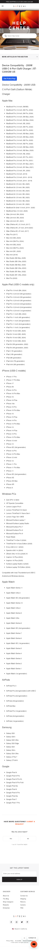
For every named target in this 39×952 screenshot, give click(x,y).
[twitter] (22, 922)
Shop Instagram (8, 902)
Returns (23, 902)
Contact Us (24, 896)
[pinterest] (27, 922)
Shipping (23, 899)
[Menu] (2, 6)
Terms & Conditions (28, 940)
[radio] (11, 838)
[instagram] (17, 922)
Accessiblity (18, 940)
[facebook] (11, 922)
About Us (6, 896)
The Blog (6, 899)
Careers (23, 905)
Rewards (6, 905)
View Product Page (9, 78)
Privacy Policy (9, 940)
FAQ (21, 908)
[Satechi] (19, 6)
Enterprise (6, 908)
